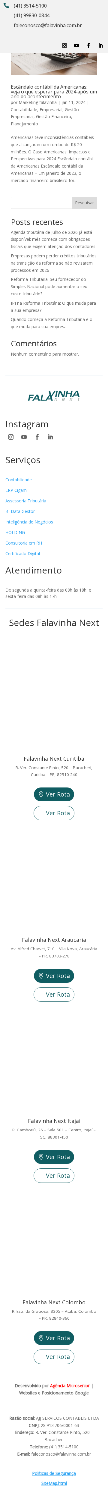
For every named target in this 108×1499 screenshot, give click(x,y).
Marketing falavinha (38, 102)
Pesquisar (84, 203)
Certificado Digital (22, 553)
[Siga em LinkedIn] (100, 45)
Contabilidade (24, 109)
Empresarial (51, 109)
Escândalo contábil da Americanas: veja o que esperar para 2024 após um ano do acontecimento (54, 91)
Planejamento (24, 124)
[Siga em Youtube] (76, 45)
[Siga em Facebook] (88, 45)
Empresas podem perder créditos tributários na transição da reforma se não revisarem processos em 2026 (54, 263)
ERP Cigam (16, 490)
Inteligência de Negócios (29, 522)
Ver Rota (58, 794)
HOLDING (15, 532)
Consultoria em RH (23, 543)
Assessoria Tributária (25, 501)
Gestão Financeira (53, 116)
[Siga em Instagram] (64, 45)
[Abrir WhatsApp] (15, 1484)
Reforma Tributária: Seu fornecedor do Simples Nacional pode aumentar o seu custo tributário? (49, 286)
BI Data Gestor (20, 511)
